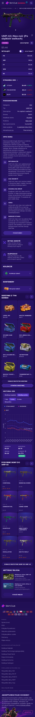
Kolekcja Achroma (7, 660)
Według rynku (23, 395)
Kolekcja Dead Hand (8, 654)
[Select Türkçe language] (27, 611)
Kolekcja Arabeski (7, 648)
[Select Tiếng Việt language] (31, 611)
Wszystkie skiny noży (8, 683)
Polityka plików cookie (8, 634)
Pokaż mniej (17, 233)
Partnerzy (4, 637)
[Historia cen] (17, 80)
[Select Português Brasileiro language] (24, 611)
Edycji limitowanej (7, 657)
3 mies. (19, 399)
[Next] (32, 297)
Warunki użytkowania (8, 631)
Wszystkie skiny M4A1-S (9, 677)
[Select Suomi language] (26, 614)
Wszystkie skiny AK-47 (8, 674)
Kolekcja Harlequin (7, 663)
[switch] (21, 51)
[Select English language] (4, 611)
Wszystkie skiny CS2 (8, 671)
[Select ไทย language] (22, 614)
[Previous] (27, 297)
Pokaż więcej (17, 594)
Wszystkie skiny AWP (8, 680)
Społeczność (5, 622)
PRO (3, 625)
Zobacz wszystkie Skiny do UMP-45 (17, 564)
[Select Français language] (14, 611)
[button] (9, 478)
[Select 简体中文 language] (9, 614)
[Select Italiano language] (17, 611)
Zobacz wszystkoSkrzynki (17, 381)
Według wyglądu (10, 395)
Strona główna (6, 8)
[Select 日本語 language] (16, 614)
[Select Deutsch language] (11, 611)
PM (15, 8)
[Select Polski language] (21, 611)
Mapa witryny (5, 640)
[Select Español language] (7, 611)
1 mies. (12, 399)
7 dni (6, 399)
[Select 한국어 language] (19, 614)
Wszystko (8, 402)
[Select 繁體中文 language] (12, 614)
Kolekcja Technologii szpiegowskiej (12, 651)
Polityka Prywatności (8, 628)
